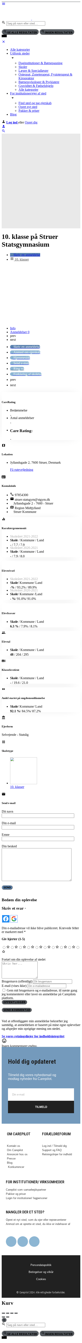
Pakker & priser (29, 110)
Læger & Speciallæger (33, 70)
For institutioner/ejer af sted (28, 93)
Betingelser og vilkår (41, 1272)
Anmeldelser (19, 332)
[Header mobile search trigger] (3, 131)
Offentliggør (14, 1002)
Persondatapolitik (41, 1265)
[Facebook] (11, 1241)
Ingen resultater (59, 32)
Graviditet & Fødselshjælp (36, 86)
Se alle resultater (22, 32)
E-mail (14, 986)
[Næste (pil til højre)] (7, 1317)
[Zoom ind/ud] (16, 1313)
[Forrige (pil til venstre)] (3, 1317)
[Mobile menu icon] (41, 4)
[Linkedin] (34, 1241)
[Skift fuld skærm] (11, 1313)
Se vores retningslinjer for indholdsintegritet (33, 1036)
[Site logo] (17, 18)
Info (13, 328)
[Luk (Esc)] (3, 1313)
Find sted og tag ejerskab (35, 103)
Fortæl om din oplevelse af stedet (23, 959)
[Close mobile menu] (3, 42)
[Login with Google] (14, 918)
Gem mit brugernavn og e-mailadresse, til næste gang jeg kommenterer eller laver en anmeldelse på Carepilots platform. (39, 994)
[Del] (7, 1313)
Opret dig (31, 122)
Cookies (41, 1279)
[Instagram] (22, 1241)
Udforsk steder (20, 53)
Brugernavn (17, 981)
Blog (13, 114)
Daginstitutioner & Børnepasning (40, 63)
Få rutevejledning (21, 469)
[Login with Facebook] (5, 918)
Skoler (23, 67)
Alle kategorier (20, 49)
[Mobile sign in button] (3, 127)
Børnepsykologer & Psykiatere (39, 82)
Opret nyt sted (28, 107)
